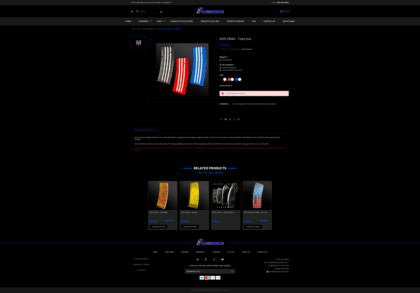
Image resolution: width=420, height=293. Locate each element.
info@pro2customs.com (279, 271)
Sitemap (225, 290)
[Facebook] (221, 119)
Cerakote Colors (141, 264)
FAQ (254, 21)
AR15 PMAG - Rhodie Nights (223, 212)
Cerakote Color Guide (181, 21)
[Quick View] (173, 185)
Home (128, 21)
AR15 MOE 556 (227, 60)
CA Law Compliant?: (228, 65)
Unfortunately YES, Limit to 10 (232, 70)
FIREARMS (143, 21)
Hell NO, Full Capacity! (229, 67)
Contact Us (269, 21)
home (155, 252)
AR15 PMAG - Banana (189, 212)
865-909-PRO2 (283, 2)
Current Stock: (226, 86)
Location (216, 252)
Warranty (200, 252)
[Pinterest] (238, 119)
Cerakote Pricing (235, 21)
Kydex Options (141, 259)
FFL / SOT (231, 252)
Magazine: (224, 57)
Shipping (184, 252)
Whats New (289, 21)
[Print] (230, 119)
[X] (234, 119)
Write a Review (247, 49)
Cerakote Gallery (210, 21)
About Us (246, 252)
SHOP (159, 21)
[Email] (225, 119)
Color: (223, 75)
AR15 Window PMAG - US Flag (255, 212)
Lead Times (169, 252)
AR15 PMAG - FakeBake (159, 212)
